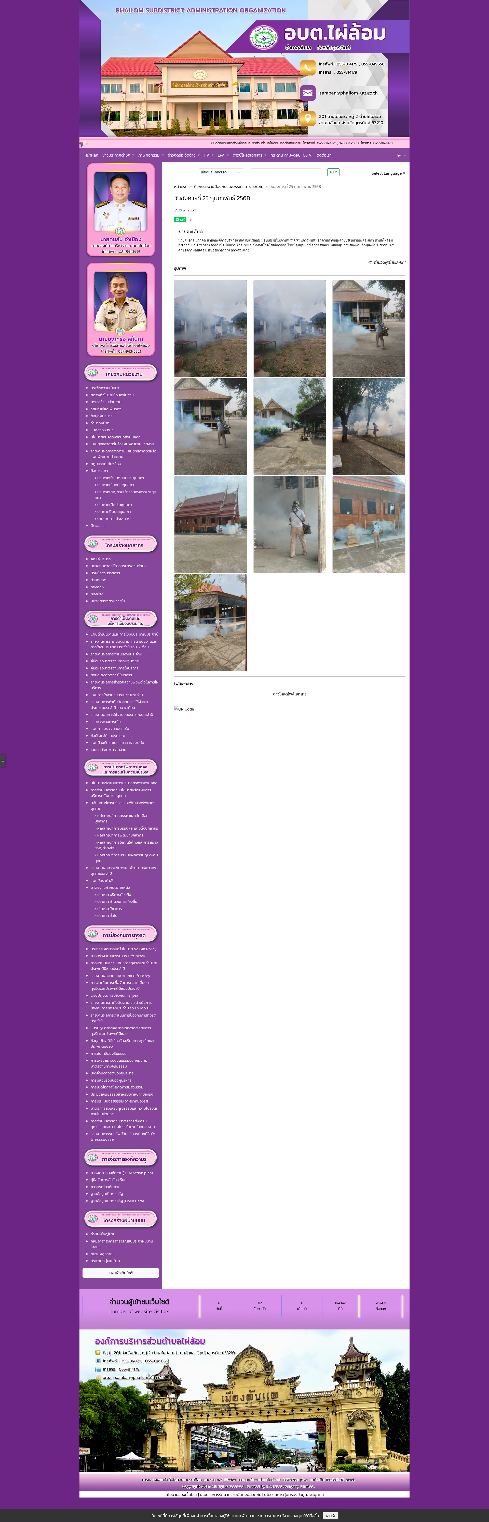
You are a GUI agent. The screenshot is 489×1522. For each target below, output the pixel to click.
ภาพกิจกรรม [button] (149, 155)
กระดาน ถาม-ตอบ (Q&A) (291, 155)
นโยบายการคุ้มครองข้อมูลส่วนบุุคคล (294, 1494)
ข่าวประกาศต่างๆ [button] (116, 155)
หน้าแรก (180, 186)
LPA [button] (222, 155)
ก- (404, 155)
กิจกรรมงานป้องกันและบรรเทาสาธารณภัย (228, 186)
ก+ (399, 155)
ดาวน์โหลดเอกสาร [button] (248, 155)
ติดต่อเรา (324, 155)
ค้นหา (333, 172)
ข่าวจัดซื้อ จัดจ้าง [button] (182, 155)
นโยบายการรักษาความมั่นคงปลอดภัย (230, 1494)
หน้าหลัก (91, 155)
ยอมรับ (330, 1516)
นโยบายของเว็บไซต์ (181, 1494)
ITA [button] (207, 155)
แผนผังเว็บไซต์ (121, 1273)
